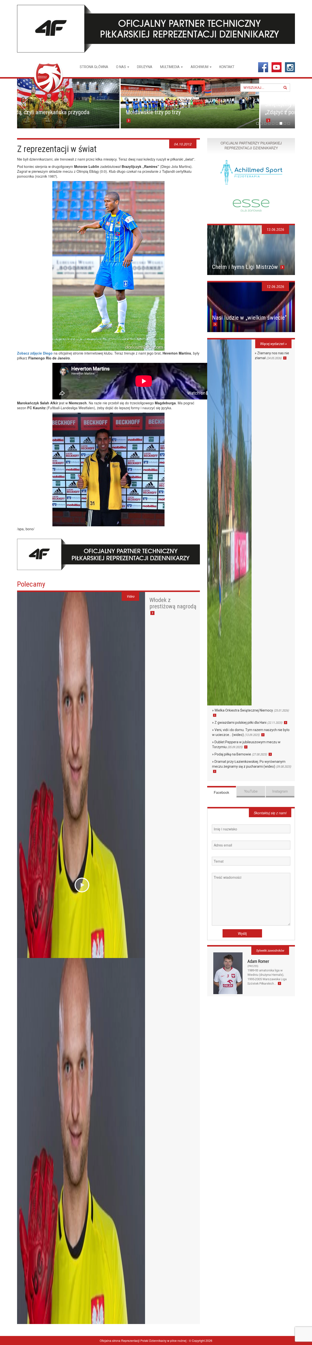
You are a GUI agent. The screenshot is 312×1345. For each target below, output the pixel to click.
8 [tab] (284, 123)
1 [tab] (257, 123)
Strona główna (94, 67)
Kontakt (226, 67)
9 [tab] (288, 123)
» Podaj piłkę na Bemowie (239, 754)
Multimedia (170, 67)
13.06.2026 (275, 230)
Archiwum (200, 67)
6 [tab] (277, 123)
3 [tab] (265, 123)
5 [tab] (273, 123)
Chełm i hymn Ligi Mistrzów (245, 267)
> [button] (287, 106)
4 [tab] (269, 123)
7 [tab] (281, 123)
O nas (121, 67)
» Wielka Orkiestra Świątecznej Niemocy (250, 710)
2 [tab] (261, 123)
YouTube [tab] (251, 791)
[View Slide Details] (86, 103)
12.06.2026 (275, 287)
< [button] (24, 106)
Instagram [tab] (280, 791)
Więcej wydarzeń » (273, 344)
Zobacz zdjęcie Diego (35, 353)
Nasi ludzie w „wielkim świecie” (249, 317)
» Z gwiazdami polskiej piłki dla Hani (247, 722)
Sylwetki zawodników (270, 950)
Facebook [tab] (221, 792)
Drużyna (144, 67)
